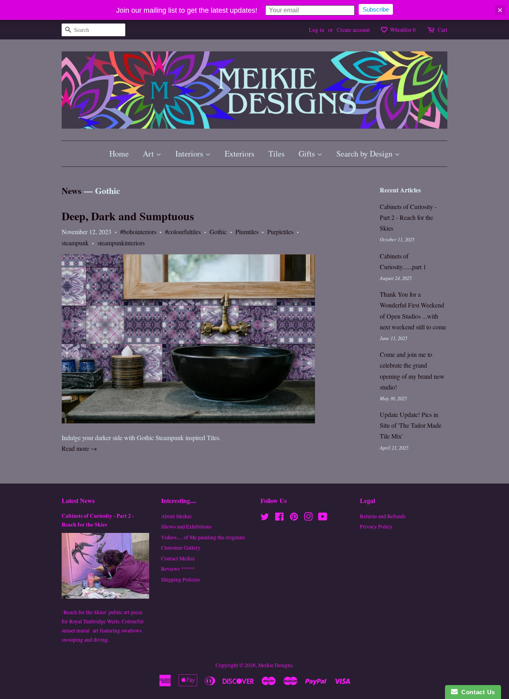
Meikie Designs (275, 665)
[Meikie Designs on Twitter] (264, 518)
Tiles (276, 153)
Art (149, 153)
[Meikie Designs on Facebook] (279, 518)
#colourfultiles (183, 231)
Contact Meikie (178, 558)
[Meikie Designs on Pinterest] (293, 518)
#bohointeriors (138, 231)
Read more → (79, 448)
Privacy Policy (376, 526)
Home (119, 153)
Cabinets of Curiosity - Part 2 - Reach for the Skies (408, 217)
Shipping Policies (180, 579)
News (72, 190)
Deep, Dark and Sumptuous (128, 216)
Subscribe (376, 9)
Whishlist (402, 29)
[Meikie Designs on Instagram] (308, 518)
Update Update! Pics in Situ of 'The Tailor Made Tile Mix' (410, 425)
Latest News (78, 500)
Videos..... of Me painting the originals (203, 537)
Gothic (218, 231)
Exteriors (239, 153)
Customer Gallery (180, 547)
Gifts (308, 153)
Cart (442, 29)
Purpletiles (280, 231)
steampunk (75, 243)
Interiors (190, 153)
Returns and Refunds (383, 516)
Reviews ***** (178, 568)
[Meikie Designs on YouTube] (322, 518)
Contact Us (476, 692)
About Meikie (176, 516)
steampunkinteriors (121, 243)
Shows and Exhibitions (186, 526)
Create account (353, 29)
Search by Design (365, 153)
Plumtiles (246, 231)
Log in (316, 29)
